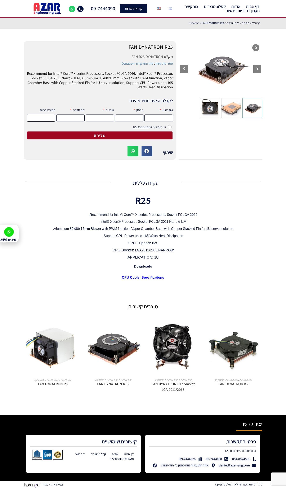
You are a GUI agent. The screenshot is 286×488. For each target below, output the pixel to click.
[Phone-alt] (80, 9)
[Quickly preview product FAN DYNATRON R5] (28, 328)
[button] (257, 69)
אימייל (109, 110)
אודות (236, 6)
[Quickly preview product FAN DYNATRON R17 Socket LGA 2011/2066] (148, 328)
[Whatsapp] (72, 9)
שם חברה (78, 110)
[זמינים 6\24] (9, 232)
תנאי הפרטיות (140, 127)
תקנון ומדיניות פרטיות (242, 11)
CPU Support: (140, 243)
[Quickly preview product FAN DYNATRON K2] (208, 328)
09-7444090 (103, 8)
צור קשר (191, 6)
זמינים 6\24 (9, 239)
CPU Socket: (123, 250)
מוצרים (245, 23)
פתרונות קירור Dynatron (137, 63)
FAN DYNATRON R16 (113, 383)
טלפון (139, 110)
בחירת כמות (47, 110)
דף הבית (253, 6)
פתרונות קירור (164, 63)
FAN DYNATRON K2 (233, 383)
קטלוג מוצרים (215, 6)
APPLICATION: (141, 257)
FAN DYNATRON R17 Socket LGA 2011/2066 (173, 386)
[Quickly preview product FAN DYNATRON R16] (88, 328)
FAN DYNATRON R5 (53, 383)
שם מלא (167, 110)
